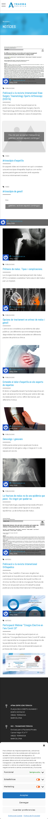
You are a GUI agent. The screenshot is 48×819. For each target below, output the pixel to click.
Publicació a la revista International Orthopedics (20, 565)
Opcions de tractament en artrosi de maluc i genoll (24, 321)
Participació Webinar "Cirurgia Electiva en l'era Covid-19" (23, 626)
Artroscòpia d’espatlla (13, 160)
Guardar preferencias (24, 810)
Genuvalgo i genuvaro (13, 439)
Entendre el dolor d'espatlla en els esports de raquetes (23, 383)
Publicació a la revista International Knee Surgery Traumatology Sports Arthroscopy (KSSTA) (22, 96)
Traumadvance (18, 80)
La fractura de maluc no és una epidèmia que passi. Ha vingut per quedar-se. (24, 497)
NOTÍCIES (8, 559)
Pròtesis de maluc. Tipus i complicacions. (23, 269)
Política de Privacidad (32, 816)
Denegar (24, 802)
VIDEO (7, 156)
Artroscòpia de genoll (13, 191)
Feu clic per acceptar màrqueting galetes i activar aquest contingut (24, 136)
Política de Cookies (15, 816)
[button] (44, 745)
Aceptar (24, 795)
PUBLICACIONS (10, 88)
